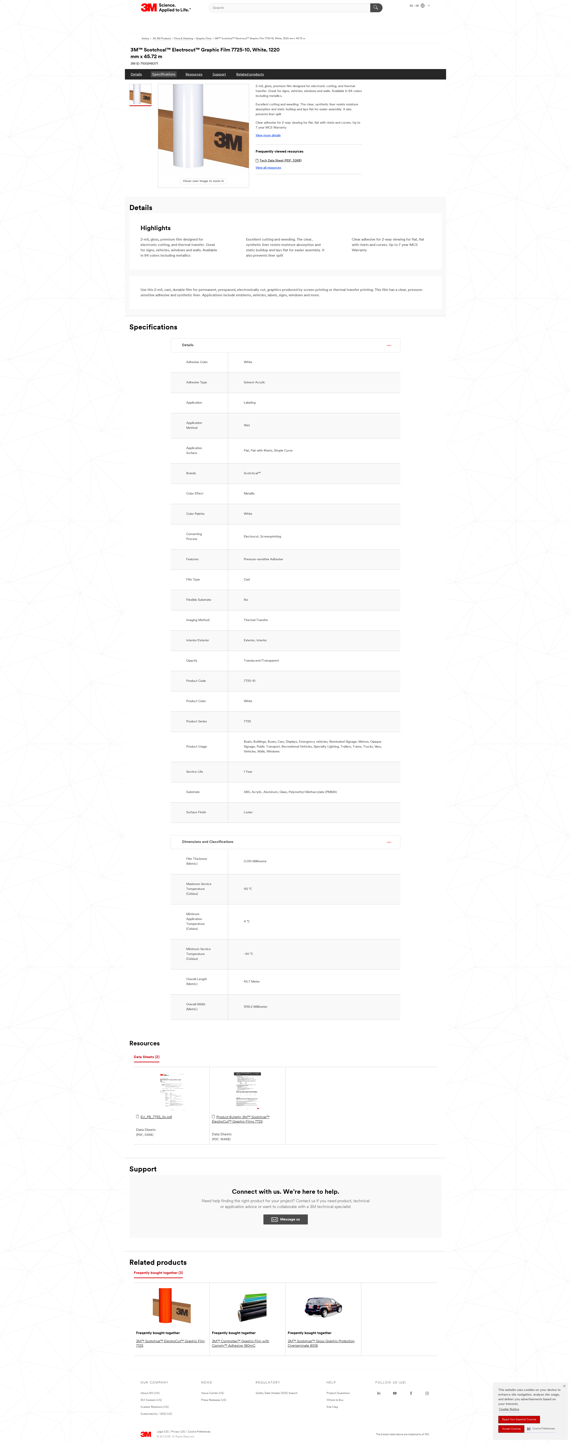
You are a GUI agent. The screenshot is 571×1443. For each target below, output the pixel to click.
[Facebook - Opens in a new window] (411, 1393)
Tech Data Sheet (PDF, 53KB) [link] (281, 160)
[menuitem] (136, 74)
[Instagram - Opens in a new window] (427, 1393)
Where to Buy (335, 1400)
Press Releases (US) (213, 1400)
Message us (290, 1219)
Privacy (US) (178, 1432)
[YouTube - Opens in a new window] (394, 1393)
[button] (541, 1429)
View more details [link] (268, 135)
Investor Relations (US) (155, 1407)
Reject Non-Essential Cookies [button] (519, 1419)
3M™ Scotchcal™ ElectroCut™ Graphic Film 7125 (170, 1344)
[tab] (146, 1057)
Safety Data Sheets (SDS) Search (277, 1393)
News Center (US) (212, 1393)
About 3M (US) (150, 1393)
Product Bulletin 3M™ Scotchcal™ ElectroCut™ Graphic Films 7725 (240, 1120)
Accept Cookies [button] (511, 1429)
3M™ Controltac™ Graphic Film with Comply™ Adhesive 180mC (240, 1344)
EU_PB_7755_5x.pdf (156, 1117)
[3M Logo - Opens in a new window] (166, 7)
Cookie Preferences (199, 1432)
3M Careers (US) (151, 1400)
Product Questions (338, 1393)
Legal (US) (163, 1432)
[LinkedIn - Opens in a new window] (378, 1393)
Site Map (332, 1407)
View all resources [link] (268, 168)
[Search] (376, 7)
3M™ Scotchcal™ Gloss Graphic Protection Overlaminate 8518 (321, 1344)
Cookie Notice (509, 1409)
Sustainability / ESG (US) (156, 1413)
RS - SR (415, 6)
